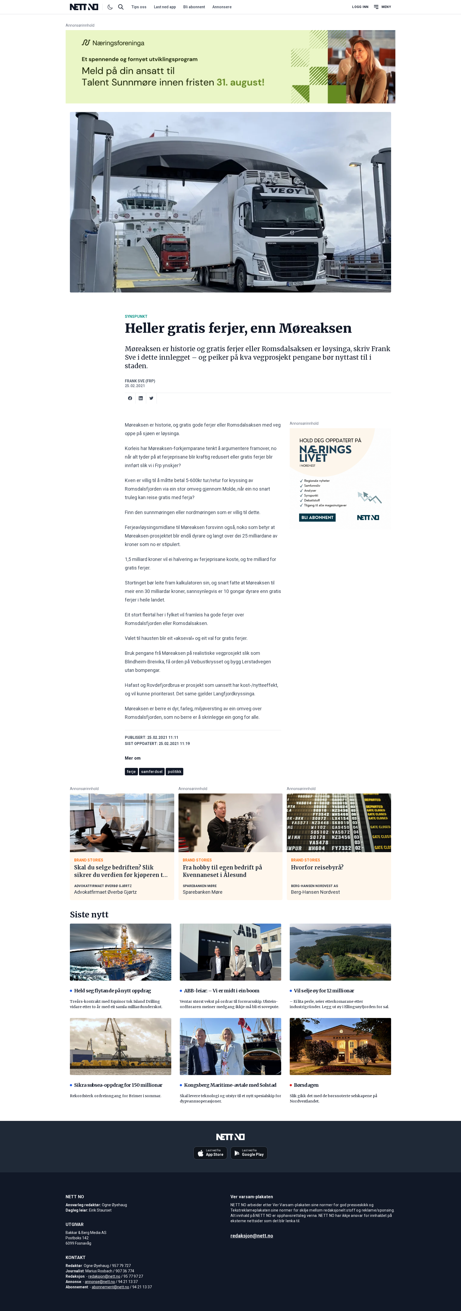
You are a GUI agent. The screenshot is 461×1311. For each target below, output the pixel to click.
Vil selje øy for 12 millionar (324, 991)
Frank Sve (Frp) (140, 381)
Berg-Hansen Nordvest (315, 892)
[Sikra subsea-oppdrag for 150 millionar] (120, 1046)
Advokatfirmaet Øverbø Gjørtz (105, 892)
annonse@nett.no (100, 1282)
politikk (174, 771)
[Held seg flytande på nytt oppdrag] (120, 952)
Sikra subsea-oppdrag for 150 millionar (118, 1085)
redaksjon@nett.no (104, 1276)
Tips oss (139, 7)
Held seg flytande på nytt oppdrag (112, 991)
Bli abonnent (194, 7)
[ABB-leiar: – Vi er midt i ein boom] (230, 952)
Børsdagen (306, 1085)
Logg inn (360, 7)
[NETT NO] (88, 7)
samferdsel (152, 771)
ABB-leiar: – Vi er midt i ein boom (221, 991)
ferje (131, 771)
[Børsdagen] (340, 1046)
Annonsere (222, 7)
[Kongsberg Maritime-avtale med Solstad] (230, 1046)
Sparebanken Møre (202, 892)
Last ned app (165, 7)
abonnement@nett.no (110, 1287)
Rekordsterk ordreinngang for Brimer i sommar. (115, 1095)
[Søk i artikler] (121, 7)
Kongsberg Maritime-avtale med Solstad (230, 1085)
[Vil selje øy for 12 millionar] (340, 952)
